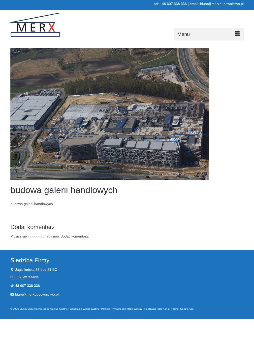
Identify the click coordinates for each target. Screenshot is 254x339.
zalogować (36, 236)
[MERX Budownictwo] (46, 25)
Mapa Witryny (134, 308)
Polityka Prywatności (113, 308)
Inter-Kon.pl (163, 308)
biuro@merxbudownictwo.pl (37, 294)
